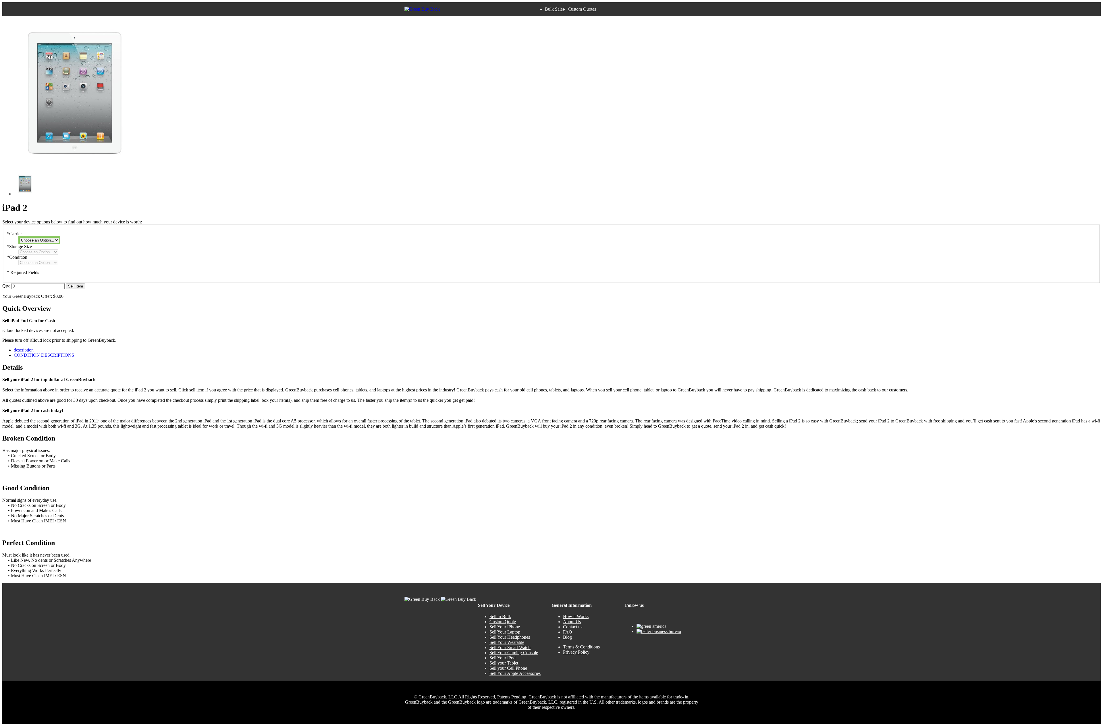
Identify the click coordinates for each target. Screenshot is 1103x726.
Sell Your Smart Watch (510, 647)
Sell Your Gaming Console (513, 652)
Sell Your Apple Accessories (515, 673)
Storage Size (19, 246)
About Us (572, 621)
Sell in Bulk (500, 616)
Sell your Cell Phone (508, 668)
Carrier (14, 233)
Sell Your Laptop (504, 632)
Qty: (6, 285)
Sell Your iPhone (504, 626)
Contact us (572, 626)
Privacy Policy (576, 652)
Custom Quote (502, 621)
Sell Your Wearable (506, 642)
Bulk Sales (554, 9)
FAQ (567, 632)
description (24, 349)
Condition (17, 257)
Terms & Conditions (581, 646)
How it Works (576, 616)
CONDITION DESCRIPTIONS (44, 355)
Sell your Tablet (503, 663)
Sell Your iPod (502, 657)
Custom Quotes (582, 9)
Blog (567, 637)
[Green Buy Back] (422, 9)
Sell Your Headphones (509, 637)
